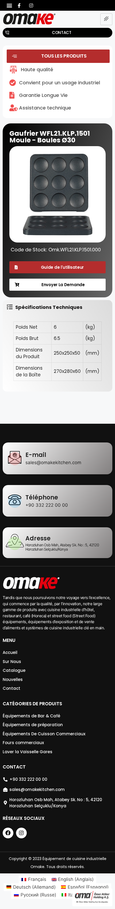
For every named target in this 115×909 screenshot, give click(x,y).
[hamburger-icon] (106, 19)
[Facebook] (19, 5)
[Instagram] (31, 5)
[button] (9, 5)
